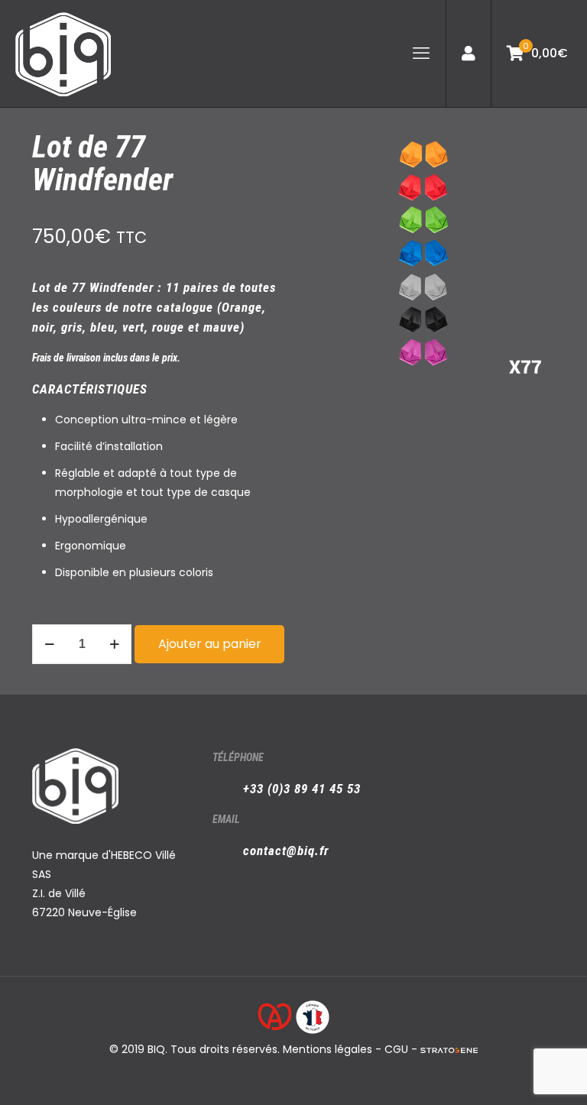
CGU (396, 1049)
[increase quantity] (114, 644)
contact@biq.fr (286, 850)
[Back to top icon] (514, 1074)
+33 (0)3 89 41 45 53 (302, 788)
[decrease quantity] (49, 644)
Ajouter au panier (209, 644)
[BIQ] (63, 53)
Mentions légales (327, 1049)
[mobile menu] (421, 53)
